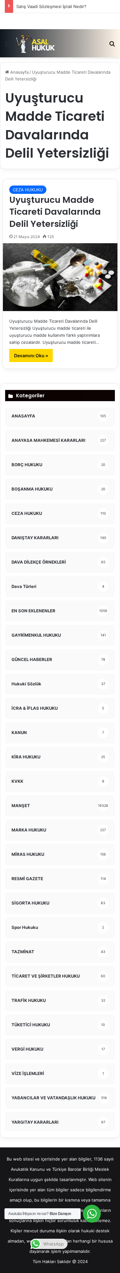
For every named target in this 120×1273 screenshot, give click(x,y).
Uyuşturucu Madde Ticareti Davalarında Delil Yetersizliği (55, 212)
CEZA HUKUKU (28, 189)
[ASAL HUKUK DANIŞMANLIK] (35, 43)
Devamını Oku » (31, 355)
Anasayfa (18, 72)
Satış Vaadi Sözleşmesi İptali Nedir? (51, 6)
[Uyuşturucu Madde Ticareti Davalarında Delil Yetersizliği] (60, 277)
